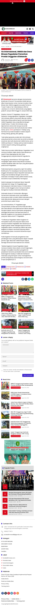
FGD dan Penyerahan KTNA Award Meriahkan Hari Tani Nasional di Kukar (20, 499)
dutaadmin (7, 59)
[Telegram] (29, 279)
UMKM (11, 130)
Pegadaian (6, 269)
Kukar (4, 568)
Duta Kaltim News (8, 565)
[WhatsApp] (32, 279)
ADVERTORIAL (5, 549)
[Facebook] (22, 279)
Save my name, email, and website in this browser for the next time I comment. (17, 370)
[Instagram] (14, 593)
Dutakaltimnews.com (9, 558)
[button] (27, 29)
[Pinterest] (8, 593)
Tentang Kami (5, 586)
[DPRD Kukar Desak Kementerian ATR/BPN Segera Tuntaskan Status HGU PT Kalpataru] (26, 290)
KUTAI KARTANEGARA (6, 49)
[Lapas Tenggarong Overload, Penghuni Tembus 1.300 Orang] (26, 324)
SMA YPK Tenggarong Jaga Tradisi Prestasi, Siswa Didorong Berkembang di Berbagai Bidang (25, 315)
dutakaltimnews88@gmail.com (13, 534)
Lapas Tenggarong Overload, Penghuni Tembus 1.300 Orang (24, 332)
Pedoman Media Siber (7, 581)
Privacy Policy (5, 584)
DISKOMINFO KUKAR (6, 544)
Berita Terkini (11, 267)
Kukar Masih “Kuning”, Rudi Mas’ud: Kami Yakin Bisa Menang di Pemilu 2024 (20, 511)
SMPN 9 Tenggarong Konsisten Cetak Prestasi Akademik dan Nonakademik (8, 298)
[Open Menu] (30, 29)
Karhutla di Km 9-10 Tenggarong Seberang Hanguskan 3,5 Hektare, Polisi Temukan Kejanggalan (8, 332)
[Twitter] (26, 279)
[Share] (32, 60)
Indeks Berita (4, 579)
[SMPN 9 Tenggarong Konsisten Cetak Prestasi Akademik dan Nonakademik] (9, 290)
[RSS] (17, 593)
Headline (3, 551)
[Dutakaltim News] (8, 29)
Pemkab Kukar (7, 560)
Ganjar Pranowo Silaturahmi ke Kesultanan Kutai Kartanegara (18, 505)
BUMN (28, 267)
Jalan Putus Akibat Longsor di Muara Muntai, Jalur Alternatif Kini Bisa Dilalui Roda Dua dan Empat (8, 315)
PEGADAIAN (7, 99)
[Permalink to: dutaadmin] (3, 60)
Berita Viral (21, 267)
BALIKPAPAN (4, 546)
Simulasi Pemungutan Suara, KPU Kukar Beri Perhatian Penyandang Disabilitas (20, 493)
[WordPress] (11, 593)
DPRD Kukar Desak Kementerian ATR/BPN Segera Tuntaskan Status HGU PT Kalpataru (25, 298)
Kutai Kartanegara (8, 563)
